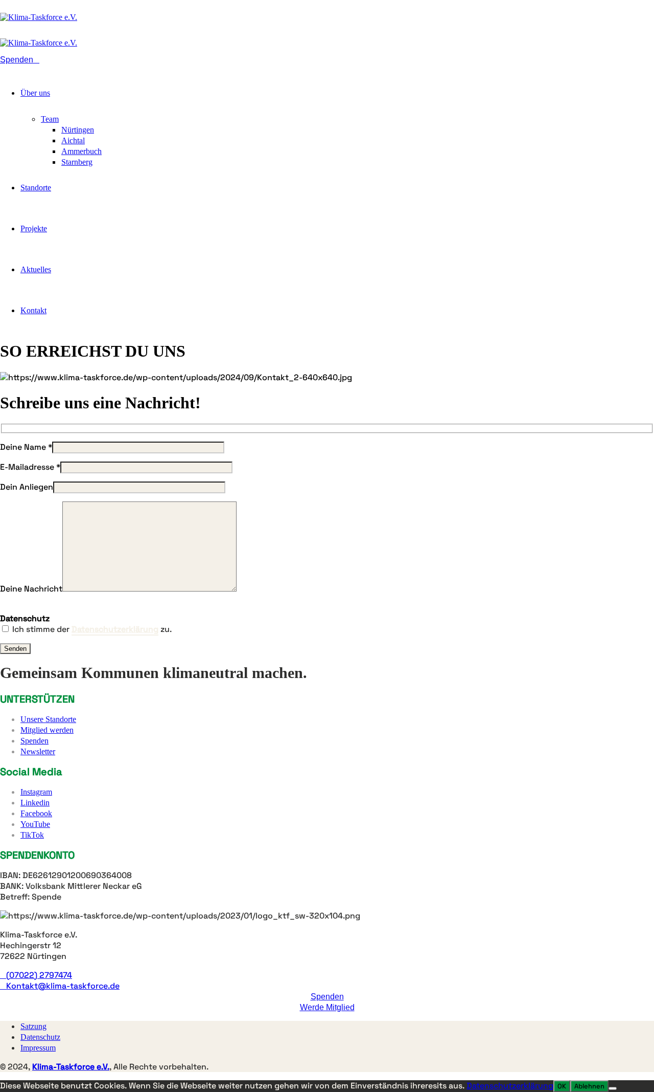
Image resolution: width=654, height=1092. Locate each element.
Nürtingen (77, 129)
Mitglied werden (47, 730)
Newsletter (37, 751)
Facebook (36, 813)
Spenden (34, 740)
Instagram (36, 792)
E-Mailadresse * (30, 467)
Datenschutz (40, 1037)
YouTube (35, 824)
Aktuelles (35, 269)
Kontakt (33, 310)
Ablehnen (589, 1086)
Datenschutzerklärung (509, 1085)
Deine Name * (26, 447)
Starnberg (76, 162)
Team (50, 119)
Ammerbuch (81, 151)
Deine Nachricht (31, 588)
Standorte (35, 187)
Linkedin (35, 802)
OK (561, 1086)
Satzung (33, 1026)
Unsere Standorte (48, 719)
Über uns (35, 93)
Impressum (38, 1047)
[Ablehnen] (613, 1088)
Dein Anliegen (26, 487)
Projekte (33, 228)
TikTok (32, 835)
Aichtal (73, 140)
